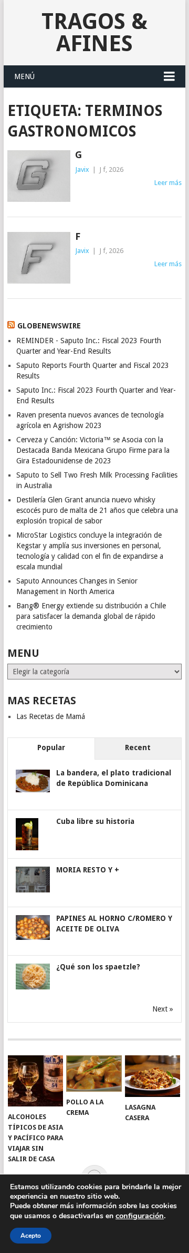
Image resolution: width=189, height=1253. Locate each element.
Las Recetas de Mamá (50, 716)
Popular (51, 747)
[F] (38, 258)
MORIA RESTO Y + (87, 870)
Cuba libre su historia (95, 821)
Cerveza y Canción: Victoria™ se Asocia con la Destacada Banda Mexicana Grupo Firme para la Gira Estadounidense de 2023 (93, 450)
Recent (138, 747)
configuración (140, 1215)
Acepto (30, 1235)
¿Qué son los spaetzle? (98, 967)
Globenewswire (49, 326)
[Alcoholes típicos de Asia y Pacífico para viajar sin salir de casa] (35, 1081)
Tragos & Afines (94, 32)
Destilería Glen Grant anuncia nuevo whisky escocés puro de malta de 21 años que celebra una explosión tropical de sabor (97, 510)
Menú (24, 76)
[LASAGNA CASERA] (152, 1076)
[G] (38, 176)
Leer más (168, 183)
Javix (82, 169)
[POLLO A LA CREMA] (93, 1073)
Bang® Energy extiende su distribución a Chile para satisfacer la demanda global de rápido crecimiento (91, 616)
